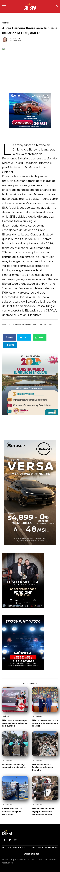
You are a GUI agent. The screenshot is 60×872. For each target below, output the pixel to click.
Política (5, 23)
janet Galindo (18, 38)
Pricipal (43, 324)
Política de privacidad (14, 847)
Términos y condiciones (44, 847)
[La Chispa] (30, 6)
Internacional (38, 716)
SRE (50, 324)
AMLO (35, 324)
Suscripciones (31, 853)
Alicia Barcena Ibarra (22, 324)
